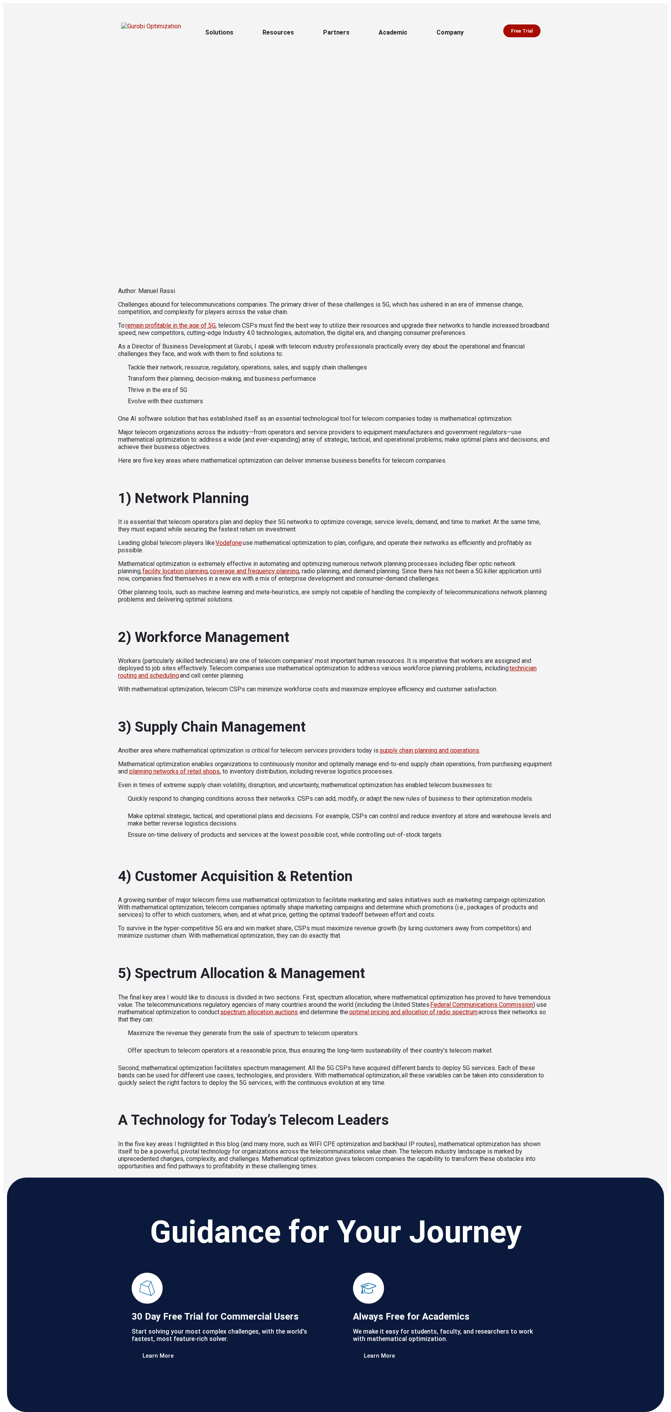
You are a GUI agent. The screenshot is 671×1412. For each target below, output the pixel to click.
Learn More (157, 1355)
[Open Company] (469, 32)
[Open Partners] (354, 32)
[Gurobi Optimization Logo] (154, 31)
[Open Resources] (299, 32)
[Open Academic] (412, 32)
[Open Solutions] (238, 32)
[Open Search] (552, 32)
